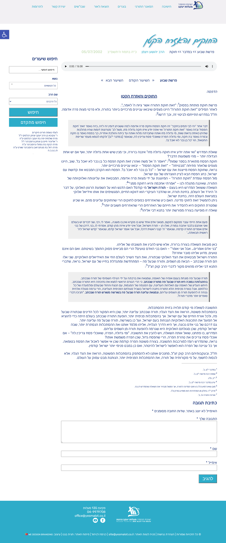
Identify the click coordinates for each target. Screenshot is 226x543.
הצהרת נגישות (165, 534)
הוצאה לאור (101, 6)
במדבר (187, 52)
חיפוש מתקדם (33, 122)
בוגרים (122, 6)
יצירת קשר (58, 6)
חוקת (173, 52)
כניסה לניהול (98, 534)
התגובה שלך (207, 419)
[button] (4, 34)
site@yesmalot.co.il (121, 534)
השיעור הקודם (139, 80)
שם (213, 449)
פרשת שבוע (205, 52)
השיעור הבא (114, 80)
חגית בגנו (68, 534)
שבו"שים (79, 6)
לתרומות (37, 6)
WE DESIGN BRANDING (40, 534)
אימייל (211, 462)
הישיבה (166, 6)
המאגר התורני (144, 6)
